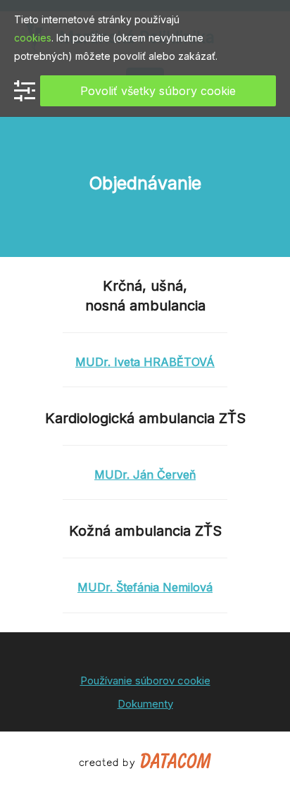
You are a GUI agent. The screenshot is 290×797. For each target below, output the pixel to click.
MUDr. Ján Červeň (145, 474)
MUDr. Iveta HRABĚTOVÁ (145, 362)
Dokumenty (145, 703)
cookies (32, 38)
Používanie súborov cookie (145, 680)
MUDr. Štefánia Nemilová (145, 587)
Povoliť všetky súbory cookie (158, 91)
